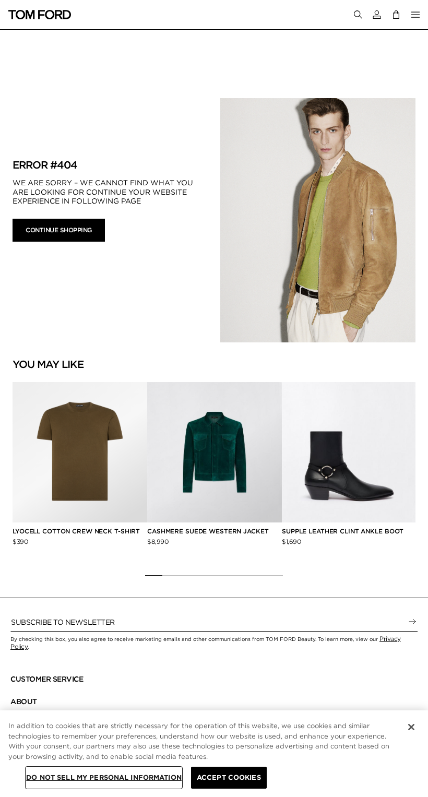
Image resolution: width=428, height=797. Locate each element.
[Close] (411, 727)
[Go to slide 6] (239, 575)
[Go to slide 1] (153, 575)
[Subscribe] (412, 622)
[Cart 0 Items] (396, 14)
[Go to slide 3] (188, 575)
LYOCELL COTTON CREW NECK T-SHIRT (77, 531)
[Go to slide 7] (257, 575)
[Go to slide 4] (205, 575)
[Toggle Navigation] (415, 14)
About (23, 701)
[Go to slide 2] (171, 575)
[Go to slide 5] (222, 575)
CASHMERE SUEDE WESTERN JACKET (208, 531)
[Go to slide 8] (274, 575)
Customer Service (46, 679)
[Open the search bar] (358, 14)
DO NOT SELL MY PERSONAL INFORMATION (104, 777)
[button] (377, 14)
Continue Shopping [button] (59, 230)
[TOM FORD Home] (40, 14)
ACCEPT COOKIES (229, 777)
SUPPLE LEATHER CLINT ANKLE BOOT (342, 531)
